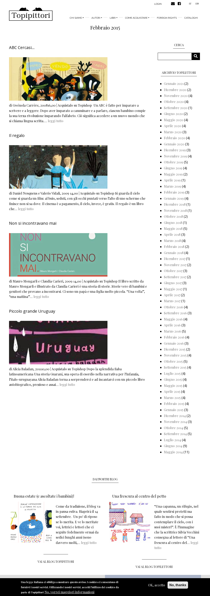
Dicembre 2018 (175, 204)
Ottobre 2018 (173, 216)
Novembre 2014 (175, 421)
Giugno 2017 (173, 283)
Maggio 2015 (173, 385)
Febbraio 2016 (174, 337)
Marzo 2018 (172, 240)
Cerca (197, 56)
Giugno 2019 (173, 168)
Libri (113, 17)
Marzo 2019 (172, 186)
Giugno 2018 (173, 222)
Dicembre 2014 (175, 416)
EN (197, 3)
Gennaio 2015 (173, 410)
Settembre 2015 (175, 367)
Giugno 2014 (173, 446)
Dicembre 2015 (174, 349)
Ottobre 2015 (173, 361)
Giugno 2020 (173, 114)
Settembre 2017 (175, 277)
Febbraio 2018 (174, 246)
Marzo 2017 (172, 301)
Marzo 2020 (173, 132)
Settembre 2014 (175, 434)
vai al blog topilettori (154, 567)
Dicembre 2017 (174, 258)
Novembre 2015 (175, 355)
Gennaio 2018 (174, 253)
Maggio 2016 (173, 319)
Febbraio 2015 (174, 403)
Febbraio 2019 (174, 192)
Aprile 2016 (172, 325)
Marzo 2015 (172, 397)
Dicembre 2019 (175, 150)
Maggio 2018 (173, 228)
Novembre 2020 (176, 95)
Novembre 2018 (175, 210)
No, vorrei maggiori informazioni (69, 592)
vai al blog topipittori (56, 562)
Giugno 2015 (173, 379)
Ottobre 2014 (173, 428)
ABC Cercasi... (22, 47)
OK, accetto (156, 585)
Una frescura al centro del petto (139, 496)
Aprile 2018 (172, 234)
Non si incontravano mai (32, 223)
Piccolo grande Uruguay (32, 311)
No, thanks (177, 585)
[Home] (30, 14)
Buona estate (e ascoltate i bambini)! (44, 496)
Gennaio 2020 (174, 144)
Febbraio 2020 (174, 138)
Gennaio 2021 (174, 83)
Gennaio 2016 (174, 343)
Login (158, 3)
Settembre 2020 (175, 108)
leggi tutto (55, 121)
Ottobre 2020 (174, 101)
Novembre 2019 (175, 156)
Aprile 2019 (172, 180)
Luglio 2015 (172, 373)
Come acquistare (136, 17)
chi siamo (76, 17)
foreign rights (167, 17)
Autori (95, 17)
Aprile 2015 (172, 391)
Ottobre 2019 (173, 162)
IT (190, 3)
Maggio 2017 (173, 289)
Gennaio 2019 (174, 198)
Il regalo (17, 135)
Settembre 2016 (175, 313)
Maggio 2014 (173, 452)
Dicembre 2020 (175, 90)
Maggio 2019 (173, 174)
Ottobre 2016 (173, 307)
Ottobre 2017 (173, 271)
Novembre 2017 (175, 265)
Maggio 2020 (173, 120)
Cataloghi (191, 17)
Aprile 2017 (172, 295)
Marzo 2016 (172, 331)
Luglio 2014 (172, 440)
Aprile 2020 (172, 126)
